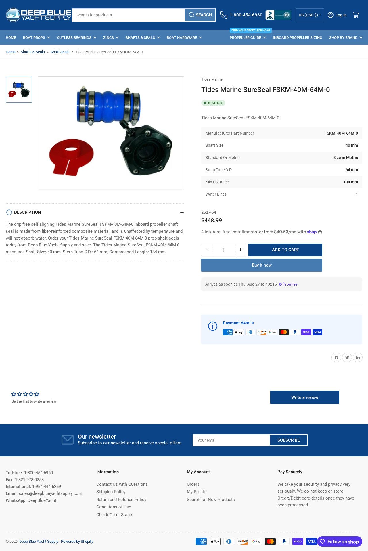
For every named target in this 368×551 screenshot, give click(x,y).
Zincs (108, 37)
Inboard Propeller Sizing (297, 37)
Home (11, 37)
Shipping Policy (111, 491)
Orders (193, 484)
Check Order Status (114, 514)
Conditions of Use (113, 507)
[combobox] (144, 15)
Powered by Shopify (77, 541)
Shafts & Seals (140, 37)
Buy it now (262, 265)
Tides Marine (212, 79)
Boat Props (34, 37)
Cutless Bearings (74, 37)
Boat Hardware (182, 37)
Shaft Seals (60, 52)
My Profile (196, 491)
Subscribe (288, 440)
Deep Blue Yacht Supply (38, 541)
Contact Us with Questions (122, 484)
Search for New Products (211, 499)
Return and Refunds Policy (121, 499)
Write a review (304, 397)
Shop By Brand (343, 37)
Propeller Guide (248, 35)
